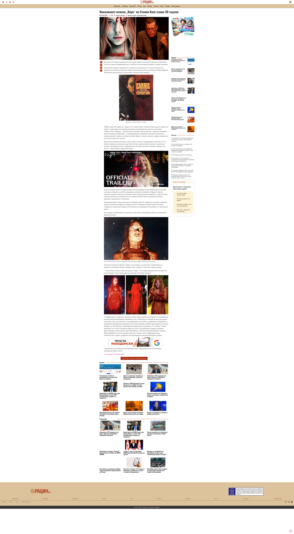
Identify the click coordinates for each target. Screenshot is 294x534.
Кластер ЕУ (133, 6)
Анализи (118, 15)
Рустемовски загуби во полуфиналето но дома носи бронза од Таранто (108, 377)
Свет (144, 6)
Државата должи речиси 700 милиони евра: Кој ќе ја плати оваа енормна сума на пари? (181, 176)
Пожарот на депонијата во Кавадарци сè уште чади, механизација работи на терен (156, 452)
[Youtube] (10, 2)
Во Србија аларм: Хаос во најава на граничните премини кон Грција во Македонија (157, 470)
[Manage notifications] (291, 531)
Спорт (162, 6)
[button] (290, 2)
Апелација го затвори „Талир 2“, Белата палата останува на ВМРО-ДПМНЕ (110, 452)
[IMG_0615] (182, 35)
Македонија (117, 6)
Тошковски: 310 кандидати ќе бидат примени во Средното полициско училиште (156, 377)
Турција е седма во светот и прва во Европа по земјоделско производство (182, 171)
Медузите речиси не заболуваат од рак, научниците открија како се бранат (157, 395)
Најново (102, 362)
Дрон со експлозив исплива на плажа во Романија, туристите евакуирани (133, 377)
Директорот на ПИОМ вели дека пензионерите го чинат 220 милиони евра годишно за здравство (110, 395)
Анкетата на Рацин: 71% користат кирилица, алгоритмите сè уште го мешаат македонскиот (134, 470)
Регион (139, 6)
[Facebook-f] (286, 502)
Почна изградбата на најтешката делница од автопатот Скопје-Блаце (157, 433)
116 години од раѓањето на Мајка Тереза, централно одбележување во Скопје (110, 470)
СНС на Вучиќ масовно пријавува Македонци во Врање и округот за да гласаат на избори (182, 150)
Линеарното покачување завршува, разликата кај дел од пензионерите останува (182, 139)
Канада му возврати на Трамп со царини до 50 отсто (157, 413)
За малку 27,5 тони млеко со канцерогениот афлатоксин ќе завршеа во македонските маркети (182, 159)
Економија (125, 6)
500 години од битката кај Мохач (182, 155)
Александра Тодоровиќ (112, 354)
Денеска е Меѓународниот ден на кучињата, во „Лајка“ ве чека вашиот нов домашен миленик (133, 385)
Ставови (167, 6)
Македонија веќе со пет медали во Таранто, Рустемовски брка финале (110, 414)
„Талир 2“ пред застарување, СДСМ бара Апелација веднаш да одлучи (134, 452)
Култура (149, 6)
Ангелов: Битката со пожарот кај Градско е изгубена (181, 145)
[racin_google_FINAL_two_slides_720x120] (136, 346)
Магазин (156, 6)
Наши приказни (176, 6)
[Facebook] (3, 2)
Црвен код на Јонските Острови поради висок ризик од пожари (133, 413)
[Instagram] (6, 2)
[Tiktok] (13, 2)
